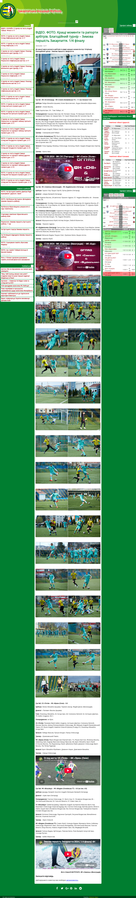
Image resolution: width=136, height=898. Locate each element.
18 (105, 38)
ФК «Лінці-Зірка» (114, 61)
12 (124, 36)
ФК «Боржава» (114, 49)
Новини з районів (23, 189)
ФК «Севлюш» (114, 58)
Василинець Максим (107, 167)
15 (130, 36)
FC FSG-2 (125, 217)
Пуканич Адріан (106, 152)
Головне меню (1, 1)
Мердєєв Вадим (106, 128)
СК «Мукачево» (114, 44)
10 (119, 36)
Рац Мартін (107, 163)
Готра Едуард (106, 138)
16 (132, 36)
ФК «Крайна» (127, 61)
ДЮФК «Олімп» (114, 222)
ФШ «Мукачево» (128, 207)
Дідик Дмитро (108, 177)
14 (128, 36)
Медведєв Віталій (107, 148)
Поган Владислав (107, 174)
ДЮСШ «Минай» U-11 (114, 212)
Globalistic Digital (93, 897)
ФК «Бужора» (127, 58)
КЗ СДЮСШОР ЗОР (112, 253)
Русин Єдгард (106, 143)
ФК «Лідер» (115, 54)
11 (122, 36)
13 (126, 36)
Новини (27, 25)
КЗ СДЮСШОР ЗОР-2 (112, 273)
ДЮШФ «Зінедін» (113, 225)
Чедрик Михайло (107, 132)
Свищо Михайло (106, 182)
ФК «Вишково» (127, 53)
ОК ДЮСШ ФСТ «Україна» (114, 217)
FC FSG (125, 222)
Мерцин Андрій (106, 135)
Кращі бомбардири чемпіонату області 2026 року (117, 117)
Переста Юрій (108, 185)
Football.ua (26, 266)
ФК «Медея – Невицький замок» (129, 48)
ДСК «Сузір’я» (127, 225)
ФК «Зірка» (126, 44)
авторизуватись (72, 880)
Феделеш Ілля (108, 180)
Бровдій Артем (108, 171)
